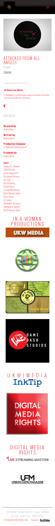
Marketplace (45, 512)
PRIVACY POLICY (25, 516)
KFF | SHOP (14, 516)
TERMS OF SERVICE (38, 516)
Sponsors (37, 512)
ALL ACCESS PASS (11, 512)
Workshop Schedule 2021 (25, 512)
